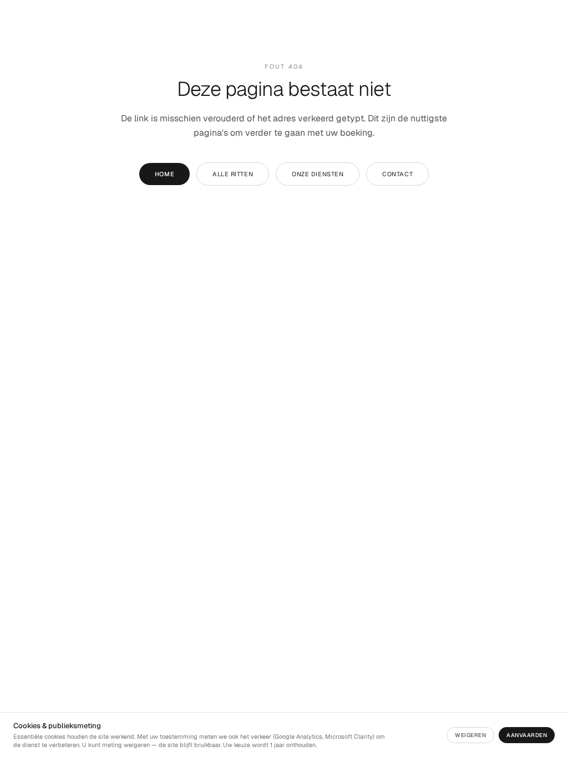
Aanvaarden (526, 735)
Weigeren (470, 735)
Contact (397, 174)
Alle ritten (232, 174)
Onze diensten (317, 174)
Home (164, 174)
